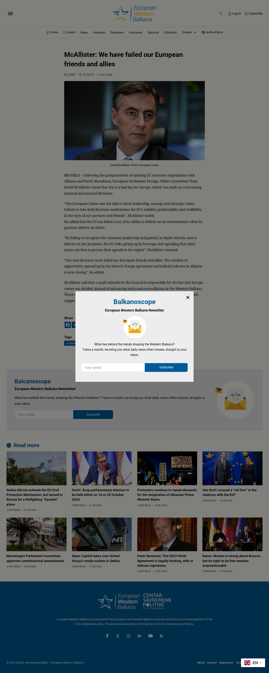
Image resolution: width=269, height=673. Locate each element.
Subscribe (166, 367)
